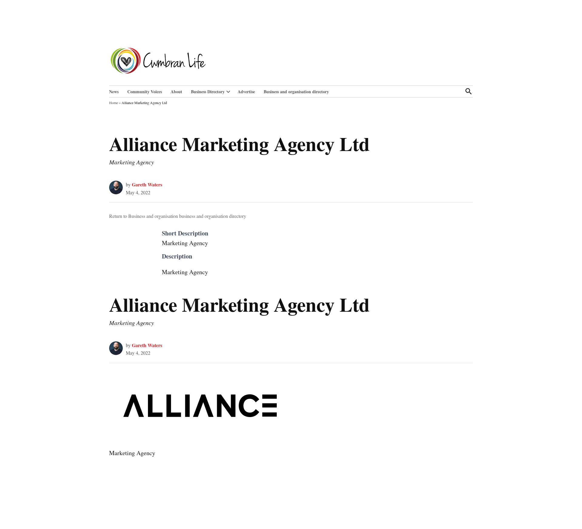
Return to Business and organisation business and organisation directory (177, 216)
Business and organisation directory (296, 91)
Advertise (246, 91)
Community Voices (144, 91)
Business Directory (208, 91)
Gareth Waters (147, 184)
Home (113, 102)
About (176, 91)
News (114, 91)
